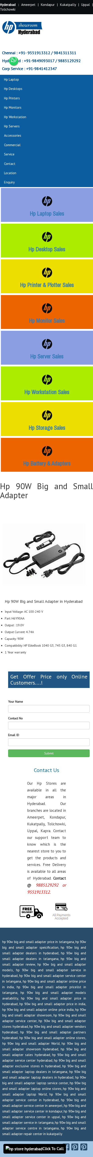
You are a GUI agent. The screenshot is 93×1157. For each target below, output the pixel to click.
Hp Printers (12, 98)
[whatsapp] (13, 61)
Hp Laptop (11, 79)
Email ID (13, 735)
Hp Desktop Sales (46, 249)
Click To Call (53, 1148)
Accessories (12, 135)
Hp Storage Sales (47, 428)
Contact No (15, 718)
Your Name (15, 701)
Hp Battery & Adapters (46, 463)
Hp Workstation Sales (46, 392)
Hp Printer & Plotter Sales (47, 285)
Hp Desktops (13, 89)
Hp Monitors (12, 107)
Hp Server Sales (46, 356)
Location (10, 173)
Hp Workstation (15, 117)
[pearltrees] (83, 1147)
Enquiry (9, 182)
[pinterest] (74, 1147)
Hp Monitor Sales (47, 320)
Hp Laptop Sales (47, 213)
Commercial (12, 145)
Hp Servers (12, 126)
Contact (9, 164)
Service (9, 154)
